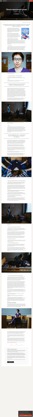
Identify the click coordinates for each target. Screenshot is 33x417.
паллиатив (10, 345)
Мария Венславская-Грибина (17, 11)
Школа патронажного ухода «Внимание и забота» (20, 345)
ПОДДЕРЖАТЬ (25, 415)
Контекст (27, 22)
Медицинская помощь (24, 22)
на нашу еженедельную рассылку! (13, 342)
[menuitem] (1, 1)
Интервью (29, 22)
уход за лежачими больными (13, 345)
